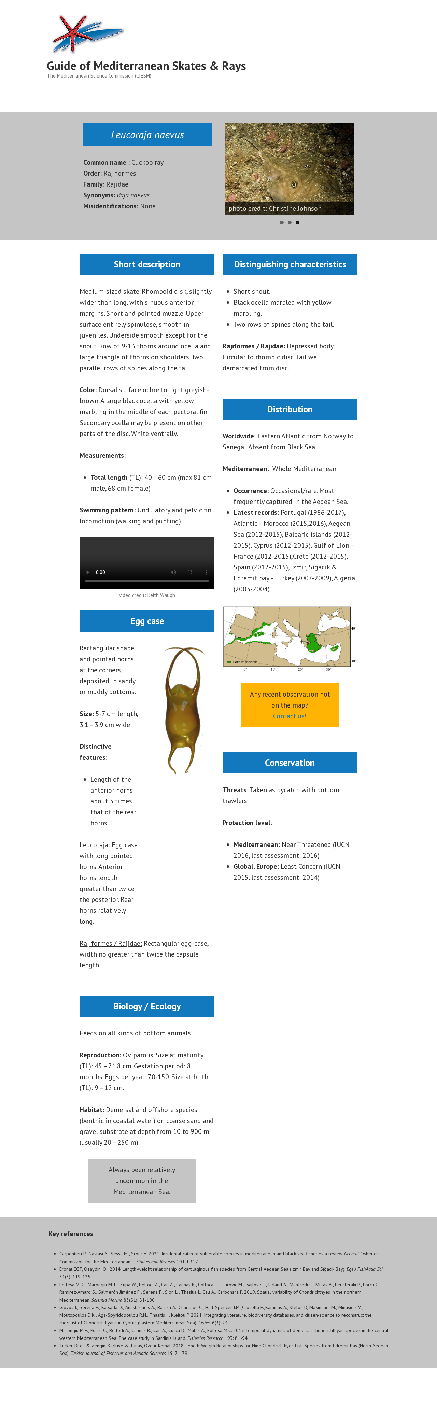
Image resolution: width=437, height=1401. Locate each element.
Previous (213, 167)
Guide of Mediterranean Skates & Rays (146, 65)
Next (366, 167)
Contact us (289, 716)
